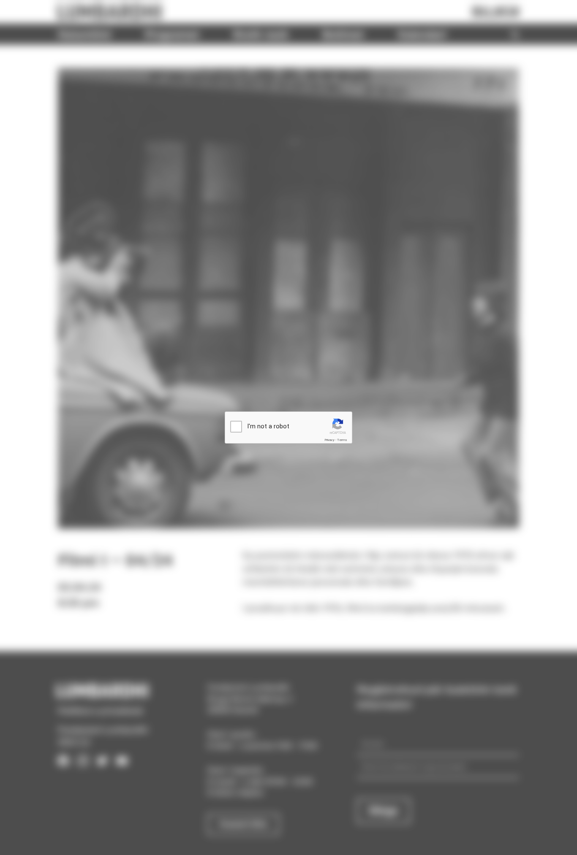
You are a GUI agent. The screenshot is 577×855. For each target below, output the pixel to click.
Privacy (329, 440)
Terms (342, 440)
